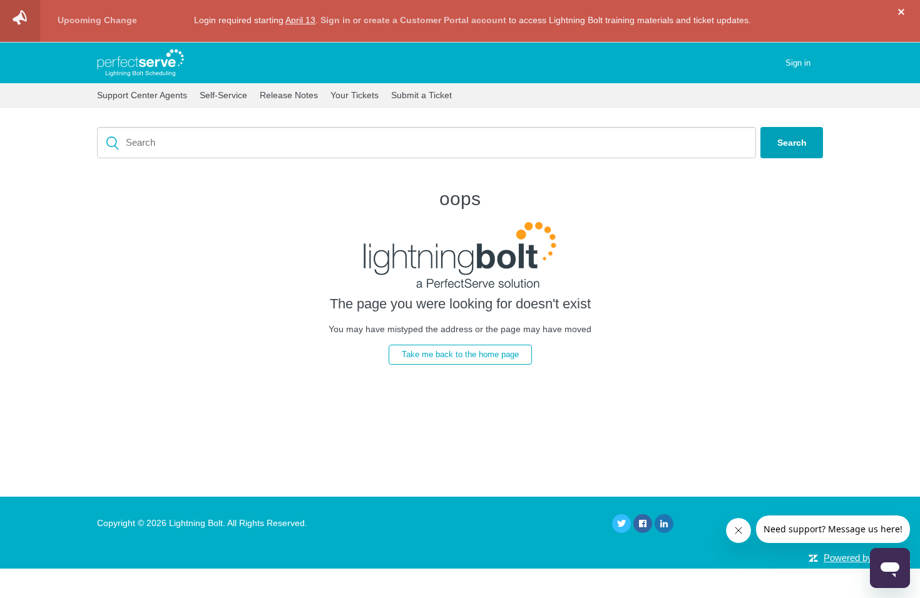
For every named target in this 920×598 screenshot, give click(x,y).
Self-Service (223, 95)
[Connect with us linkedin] (664, 523)
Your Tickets (354, 95)
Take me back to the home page (460, 354)
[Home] (140, 63)
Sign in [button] (797, 63)
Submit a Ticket (421, 95)
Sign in (334, 20)
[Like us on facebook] (642, 523)
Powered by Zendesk (867, 557)
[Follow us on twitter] (621, 523)
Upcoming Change (97, 20)
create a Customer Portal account (435, 20)
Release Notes (289, 95)
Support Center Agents (142, 95)
